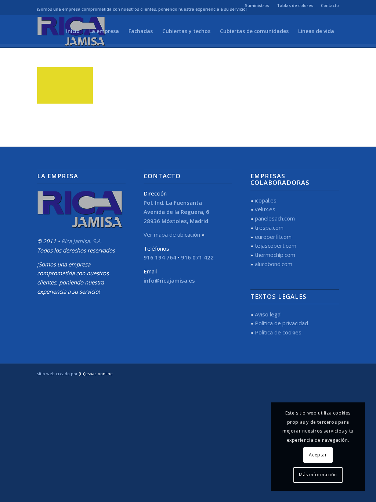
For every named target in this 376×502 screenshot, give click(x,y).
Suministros (257, 5)
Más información (318, 474)
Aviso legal (268, 314)
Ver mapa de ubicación (172, 234)
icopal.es (265, 200)
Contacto (330, 5)
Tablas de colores (295, 5)
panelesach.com (275, 218)
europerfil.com (273, 236)
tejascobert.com (275, 245)
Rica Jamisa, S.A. (81, 241)
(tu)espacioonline (96, 373)
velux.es (265, 209)
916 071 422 (197, 257)
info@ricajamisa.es (169, 280)
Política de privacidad (281, 323)
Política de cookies (278, 332)
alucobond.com (273, 264)
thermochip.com (275, 254)
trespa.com (269, 227)
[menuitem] (257, 5)
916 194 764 (160, 257)
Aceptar (318, 455)
